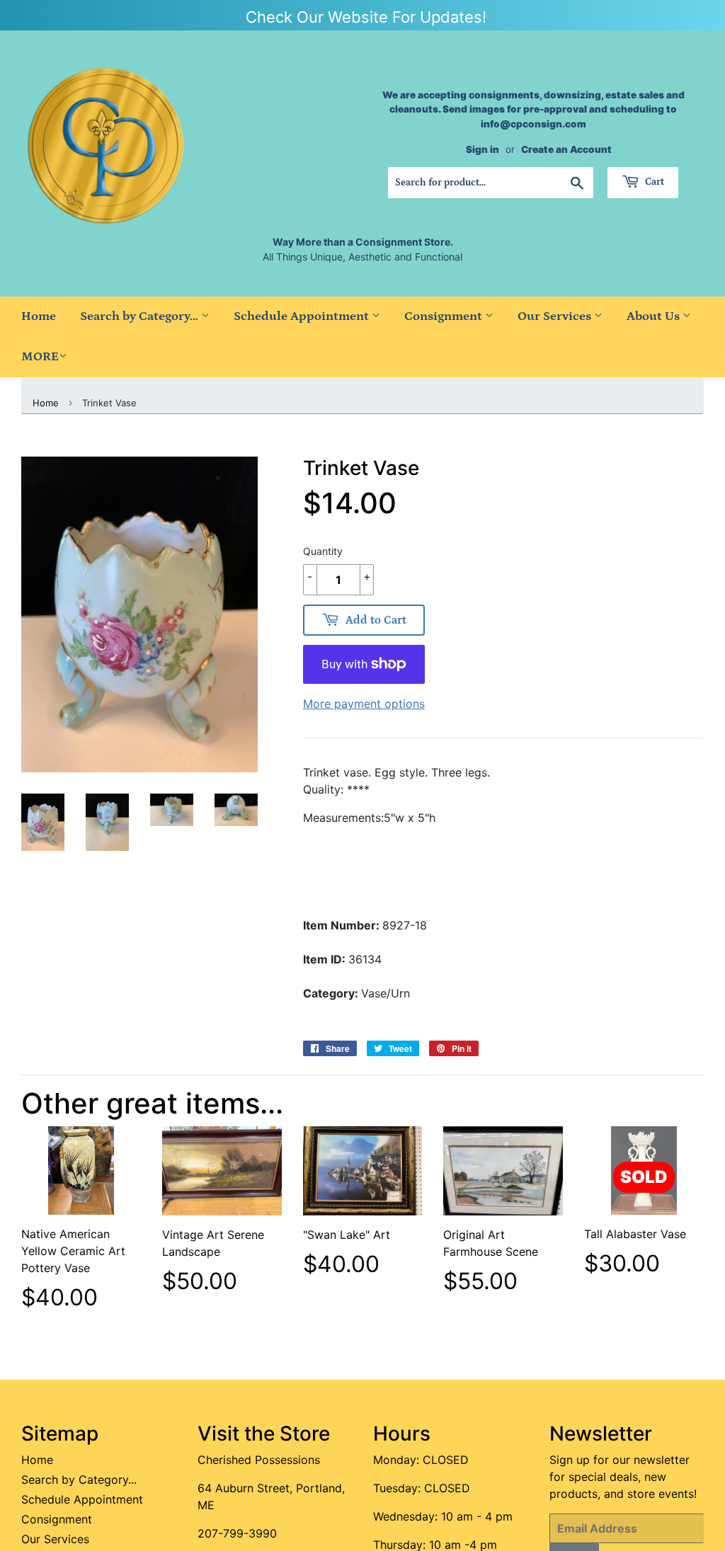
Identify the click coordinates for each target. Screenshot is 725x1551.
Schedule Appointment (303, 316)
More (40, 357)
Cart (653, 182)
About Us (655, 316)
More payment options (364, 704)
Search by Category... (140, 316)
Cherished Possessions (259, 1460)
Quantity (323, 551)
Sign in (482, 149)
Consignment (444, 316)
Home (38, 316)
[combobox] (490, 182)
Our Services (556, 316)
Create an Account (566, 149)
